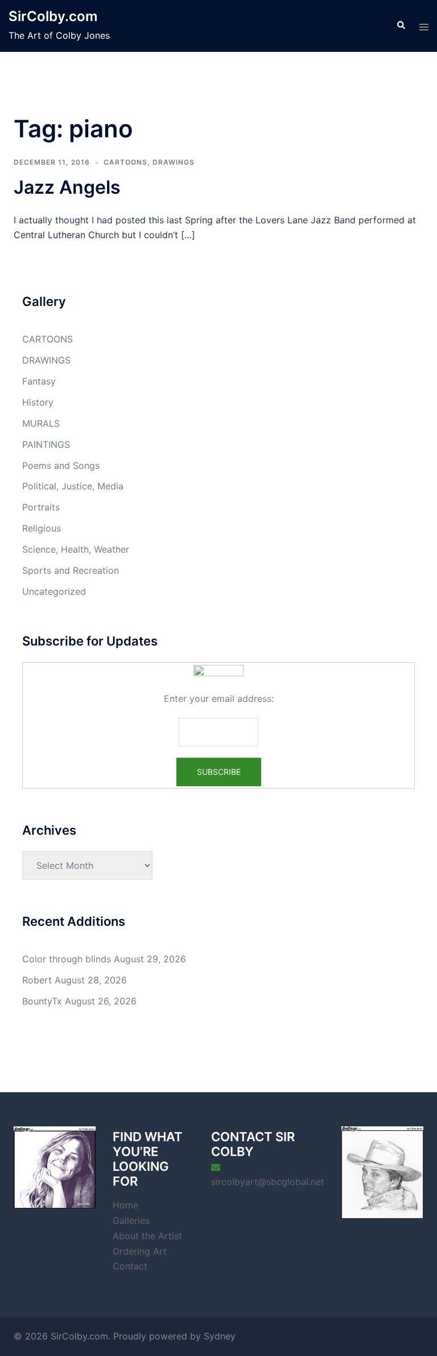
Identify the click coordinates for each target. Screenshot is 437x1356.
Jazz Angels (67, 187)
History (37, 402)
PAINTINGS (46, 444)
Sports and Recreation (70, 570)
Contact (130, 1266)
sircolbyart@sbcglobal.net (267, 1181)
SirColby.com (53, 16)
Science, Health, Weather (75, 549)
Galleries (131, 1220)
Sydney (220, 1336)
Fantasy (39, 381)
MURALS (41, 423)
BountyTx (42, 1001)
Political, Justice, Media (72, 486)
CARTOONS (125, 162)
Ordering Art (140, 1251)
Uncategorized (54, 591)
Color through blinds (66, 959)
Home (125, 1205)
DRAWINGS (173, 162)
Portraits (41, 507)
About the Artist (147, 1235)
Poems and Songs (61, 465)
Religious (41, 528)
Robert (37, 980)
